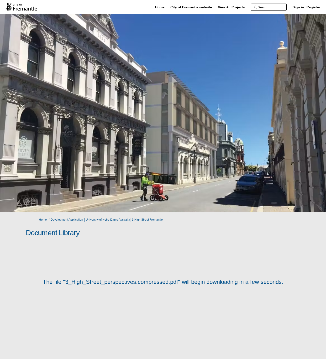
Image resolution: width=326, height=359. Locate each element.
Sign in (298, 7)
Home (43, 219)
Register (313, 7)
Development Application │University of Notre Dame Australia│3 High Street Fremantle (107, 219)
